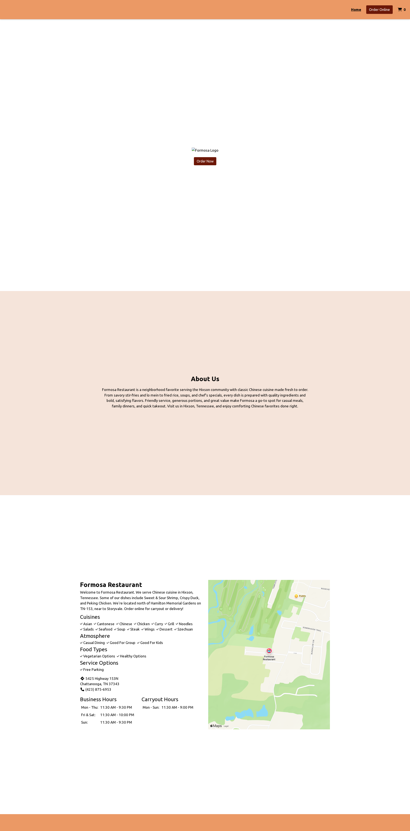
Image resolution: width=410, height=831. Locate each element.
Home (356, 9)
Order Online (379, 9)
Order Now (205, 161)
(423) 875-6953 (98, 689)
